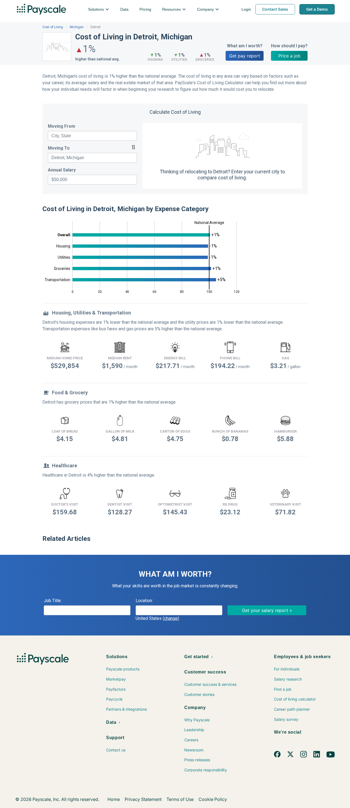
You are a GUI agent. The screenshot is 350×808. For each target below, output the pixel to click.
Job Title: (53, 600)
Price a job (289, 56)
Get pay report (244, 56)
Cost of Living (52, 27)
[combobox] (92, 136)
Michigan (77, 27)
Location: (144, 600)
